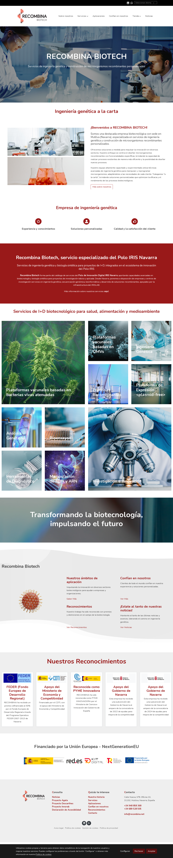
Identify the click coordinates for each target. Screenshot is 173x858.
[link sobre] (32, 796)
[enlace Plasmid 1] (151, 384)
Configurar (125, 851)
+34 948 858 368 (132, 805)
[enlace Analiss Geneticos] (22, 427)
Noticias (56, 797)
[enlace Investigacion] (129, 448)
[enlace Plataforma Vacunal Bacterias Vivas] (43, 362)
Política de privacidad (109, 828)
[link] (32, 16)
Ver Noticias (126, 627)
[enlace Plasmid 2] (22, 470)
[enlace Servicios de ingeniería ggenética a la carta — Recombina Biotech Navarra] (151, 340)
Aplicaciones (94, 803)
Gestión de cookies (90, 828)
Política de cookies (73, 828)
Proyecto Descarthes (62, 803)
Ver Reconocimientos (77, 627)
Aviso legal (58, 828)
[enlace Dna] (65, 470)
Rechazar (138, 851)
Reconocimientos (96, 809)
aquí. (106, 291)
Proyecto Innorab (60, 806)
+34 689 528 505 (132, 808)
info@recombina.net (134, 814)
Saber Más (72, 598)
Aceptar (151, 851)
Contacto (92, 813)
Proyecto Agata (60, 800)
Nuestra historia (96, 797)
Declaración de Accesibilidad (66, 809)
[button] (82, 16)
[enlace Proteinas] (108, 384)
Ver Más (124, 598)
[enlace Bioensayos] (65, 427)
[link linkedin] (128, 3)
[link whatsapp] (132, 3)
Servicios (92, 800)
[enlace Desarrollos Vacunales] (108, 340)
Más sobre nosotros (101, 186)
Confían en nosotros (98, 806)
